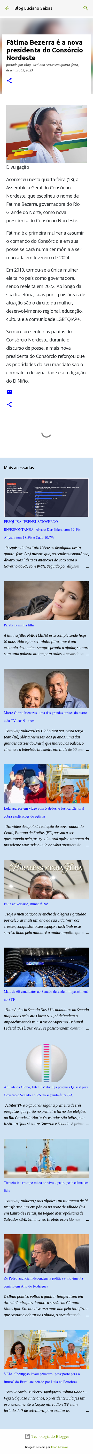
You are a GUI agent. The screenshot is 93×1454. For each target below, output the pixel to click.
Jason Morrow (59, 1447)
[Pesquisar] (86, 8)
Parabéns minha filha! (20, 625)
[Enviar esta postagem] (9, 394)
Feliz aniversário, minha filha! (26, 903)
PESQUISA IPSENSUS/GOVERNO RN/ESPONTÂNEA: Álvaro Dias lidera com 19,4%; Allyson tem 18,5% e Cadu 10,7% (42, 529)
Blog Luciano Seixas (33, 8)
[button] (9, 81)
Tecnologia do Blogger (49, 1436)
